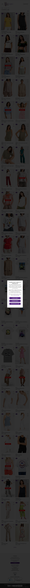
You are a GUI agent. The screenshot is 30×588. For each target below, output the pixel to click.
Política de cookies (16, 295)
